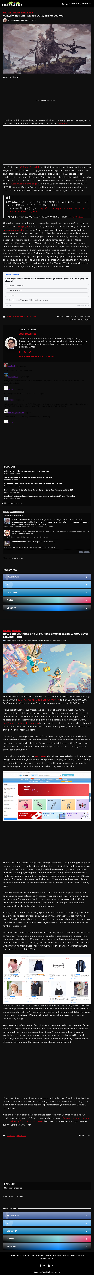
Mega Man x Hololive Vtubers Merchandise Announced (23, 526)
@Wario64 (61, 123)
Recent (12, 512)
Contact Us (63, 1255)
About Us (51, 1255)
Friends (12, 295)
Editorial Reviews (16, 286)
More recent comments (13, 558)
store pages (23, 226)
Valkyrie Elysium (85, 319)
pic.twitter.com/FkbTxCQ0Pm (21, 211)
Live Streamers (15, 290)
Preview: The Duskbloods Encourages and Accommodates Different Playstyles (39, 496)
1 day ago (53, 547)
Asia (62, 316)
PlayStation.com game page (22, 184)
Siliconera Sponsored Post (40, 640)
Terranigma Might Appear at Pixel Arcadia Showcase (28, 477)
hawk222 (16, 531)
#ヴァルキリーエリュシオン (76, 208)
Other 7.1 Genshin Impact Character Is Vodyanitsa (26, 471)
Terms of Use (77, 1255)
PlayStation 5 (27, 12)
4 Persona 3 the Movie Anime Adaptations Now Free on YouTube (33, 484)
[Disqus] (47, 392)
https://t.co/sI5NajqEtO (51, 208)
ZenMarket (40, 756)
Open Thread (23, 1255)
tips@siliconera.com (51, 1272)
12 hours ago (48, 526)
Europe (69, 316)
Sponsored (16, 630)
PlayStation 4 (14, 12)
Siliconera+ (38, 1255)
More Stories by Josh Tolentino (37, 356)
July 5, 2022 (77, 217)
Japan (76, 316)
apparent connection (14, 230)
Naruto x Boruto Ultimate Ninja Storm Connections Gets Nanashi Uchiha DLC (38, 490)
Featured (7, 630)
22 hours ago (44, 537)
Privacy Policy (47, 1258)
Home (12, 1255)
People (6, 512)
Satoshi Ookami (19, 542)
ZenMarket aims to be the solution (21, 723)
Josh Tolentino (17, 20)
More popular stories (13, 503)
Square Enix (73, 319)
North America (85, 316)
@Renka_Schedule (30, 167)
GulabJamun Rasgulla (22, 519)
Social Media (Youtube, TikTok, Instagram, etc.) (28, 300)
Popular (20, 512)
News (5, 12)
